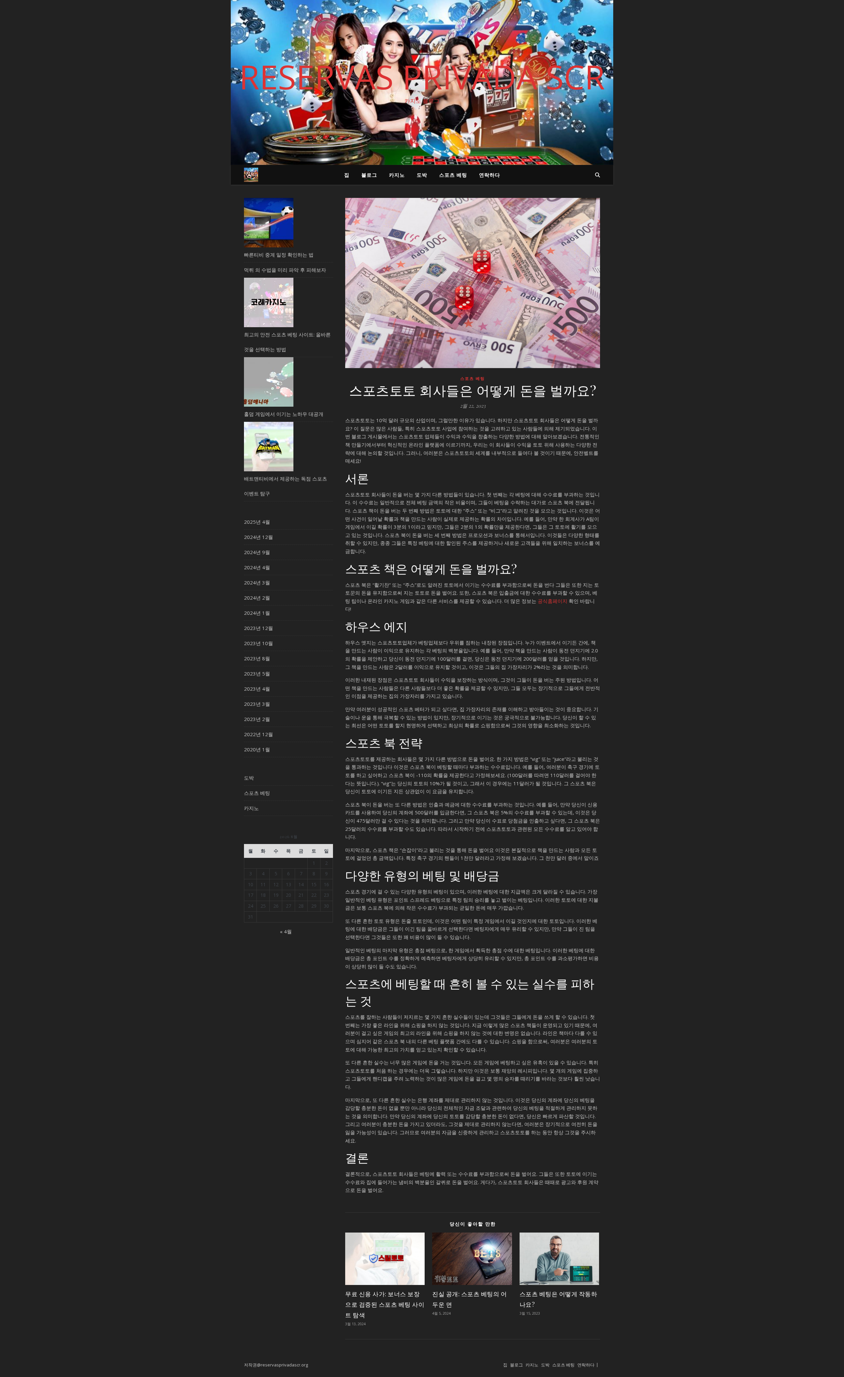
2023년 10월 (258, 643)
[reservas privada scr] (251, 175)
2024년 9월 (257, 552)
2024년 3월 (257, 582)
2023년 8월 (257, 658)
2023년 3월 (257, 704)
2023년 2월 (257, 719)
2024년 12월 (258, 537)
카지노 (397, 175)
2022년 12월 (258, 734)
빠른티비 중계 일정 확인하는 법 (279, 254)
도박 (422, 175)
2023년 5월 (257, 673)
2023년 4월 (257, 688)
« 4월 (286, 931)
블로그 (369, 175)
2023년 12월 (258, 628)
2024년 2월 (257, 597)
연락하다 (489, 175)
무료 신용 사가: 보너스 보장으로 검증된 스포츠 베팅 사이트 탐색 (384, 1304)
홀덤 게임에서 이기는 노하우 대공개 (283, 414)
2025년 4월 (257, 521)
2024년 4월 (257, 567)
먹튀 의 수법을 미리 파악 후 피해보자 (285, 269)
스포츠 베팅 (453, 175)
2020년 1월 (257, 749)
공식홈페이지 (552, 601)
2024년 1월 (257, 613)
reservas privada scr (422, 76)
